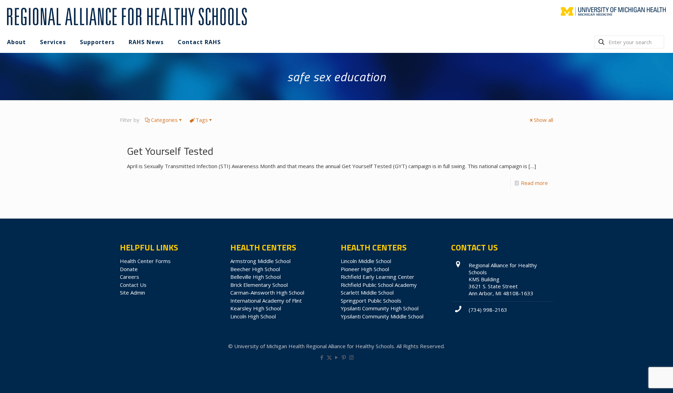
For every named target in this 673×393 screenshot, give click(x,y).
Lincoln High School (253, 316)
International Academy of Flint (266, 300)
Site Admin (132, 292)
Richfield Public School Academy (379, 284)
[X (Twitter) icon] (329, 357)
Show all (543, 119)
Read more (534, 182)
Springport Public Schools (371, 300)
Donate (129, 269)
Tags (202, 119)
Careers (129, 276)
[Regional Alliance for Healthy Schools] (126, 16)
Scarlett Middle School (367, 292)
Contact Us (133, 284)
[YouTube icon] (336, 357)
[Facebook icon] (322, 357)
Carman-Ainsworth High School (267, 292)
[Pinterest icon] (344, 357)
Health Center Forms (145, 260)
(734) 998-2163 (488, 309)
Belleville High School (255, 276)
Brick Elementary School (259, 284)
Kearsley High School (255, 308)
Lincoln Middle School (366, 260)
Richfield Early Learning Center (377, 276)
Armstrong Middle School (260, 260)
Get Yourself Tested (170, 151)
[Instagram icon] (351, 357)
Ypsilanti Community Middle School (382, 316)
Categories (164, 119)
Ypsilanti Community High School (380, 308)
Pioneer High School (365, 269)
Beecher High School (255, 269)
